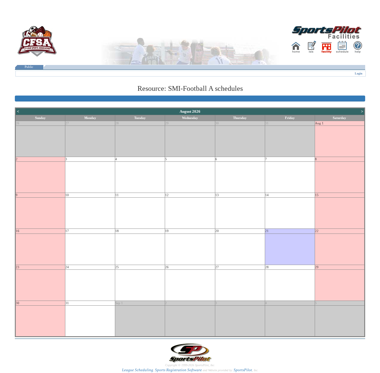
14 (267, 195)
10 (67, 195)
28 (117, 123)
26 (17, 123)
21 (267, 231)
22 (317, 231)
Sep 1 (119, 303)
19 (167, 231)
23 (17, 267)
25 (117, 267)
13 (217, 195)
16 (17, 231)
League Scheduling (137, 370)
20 (217, 231)
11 (117, 195)
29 (167, 123)
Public (29, 67)
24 (67, 267)
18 (117, 231)
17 (67, 231)
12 (167, 195)
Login (358, 73)
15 (317, 195)
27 (67, 123)
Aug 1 (319, 123)
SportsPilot (243, 370)
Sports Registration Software (178, 370)
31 (267, 123)
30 (217, 123)
